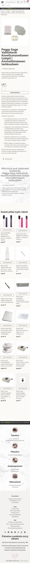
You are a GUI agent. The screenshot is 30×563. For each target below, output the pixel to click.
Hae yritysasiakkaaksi (15, 514)
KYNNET (8, 11)
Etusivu (3, 11)
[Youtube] (11, 532)
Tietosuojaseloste (15, 526)
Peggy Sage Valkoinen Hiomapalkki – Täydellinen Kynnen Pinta (22, 300)
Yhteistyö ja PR (15, 512)
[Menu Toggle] (2, 2)
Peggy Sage (11, 68)
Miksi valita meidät (15, 510)
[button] (24, 560)
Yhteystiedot (15, 516)
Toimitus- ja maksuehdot (15, 522)
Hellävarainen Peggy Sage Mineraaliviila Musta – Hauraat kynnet (6, 236)
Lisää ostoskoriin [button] (7, 230)
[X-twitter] (5, 532)
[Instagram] (18, 532)
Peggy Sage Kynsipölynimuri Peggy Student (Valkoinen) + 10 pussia (6, 395)
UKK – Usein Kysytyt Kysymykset (15, 524)
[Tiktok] (21, 532)
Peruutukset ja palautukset (15, 528)
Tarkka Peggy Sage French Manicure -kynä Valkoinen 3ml (7, 300)
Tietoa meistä (15, 508)
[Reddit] (24, 532)
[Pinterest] (15, 532)
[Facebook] (8, 532)
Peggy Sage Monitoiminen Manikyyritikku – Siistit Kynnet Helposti (21, 395)
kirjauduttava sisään (12, 193)
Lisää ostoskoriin (15, 92)
